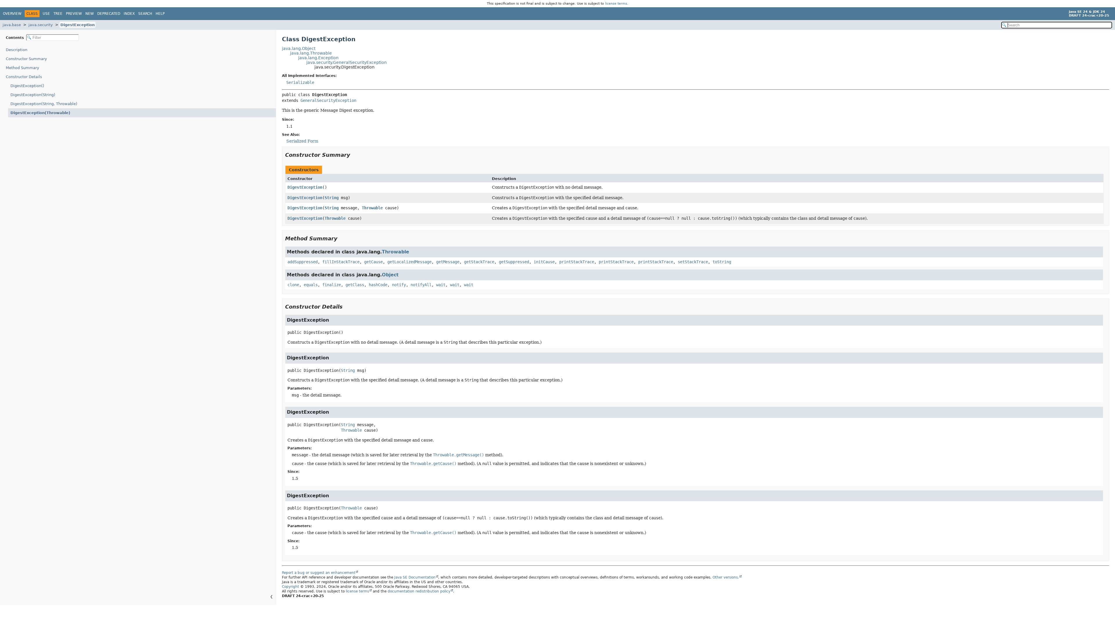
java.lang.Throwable (311, 53)
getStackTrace (479, 262)
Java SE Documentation (415, 577)
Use (46, 14)
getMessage (447, 262)
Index (129, 14)
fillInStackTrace (340, 262)
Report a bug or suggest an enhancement (318, 573)
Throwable (372, 208)
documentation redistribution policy (419, 591)
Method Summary (22, 68)
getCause (373, 262)
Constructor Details (24, 77)
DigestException (77, 25)
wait (440, 284)
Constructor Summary (26, 59)
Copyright (290, 587)
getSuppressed (514, 262)
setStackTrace (693, 262)
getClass (355, 284)
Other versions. (726, 577)
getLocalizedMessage (409, 262)
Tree (57, 14)
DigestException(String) (32, 95)
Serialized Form (302, 141)
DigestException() (27, 86)
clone (293, 284)
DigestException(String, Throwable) (43, 104)
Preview (74, 14)
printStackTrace (576, 262)
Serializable (300, 82)
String (332, 197)
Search (145, 14)
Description (16, 50)
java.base (12, 25)
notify (399, 284)
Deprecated (108, 14)
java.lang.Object (298, 48)
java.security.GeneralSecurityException (346, 62)
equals (311, 284)
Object (390, 275)
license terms (616, 4)
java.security (40, 25)
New (89, 14)
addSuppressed (302, 262)
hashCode (378, 284)
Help (160, 14)
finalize (331, 284)
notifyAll (421, 284)
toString (722, 262)
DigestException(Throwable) (40, 113)
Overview (12, 14)
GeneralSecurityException (328, 100)
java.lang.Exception (318, 57)
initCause (544, 262)
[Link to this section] (354, 155)
